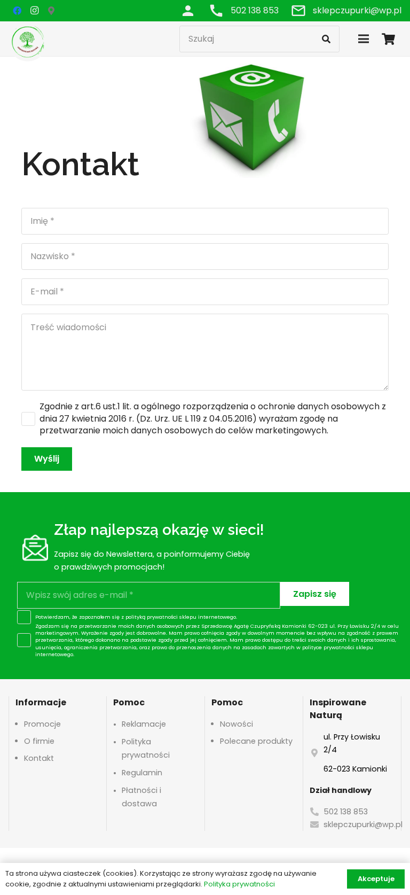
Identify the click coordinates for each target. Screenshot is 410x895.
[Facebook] (17, 10)
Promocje (42, 724)
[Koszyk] (388, 38)
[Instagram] (34, 10)
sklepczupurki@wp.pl (363, 824)
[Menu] (363, 39)
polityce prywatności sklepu (337, 647)
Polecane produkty (256, 741)
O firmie (39, 741)
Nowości (236, 724)
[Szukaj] (326, 39)
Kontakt (39, 758)
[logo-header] (28, 41)
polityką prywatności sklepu (160, 616)
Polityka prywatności (239, 884)
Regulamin (142, 772)
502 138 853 (346, 811)
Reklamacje (144, 724)
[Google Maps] (51, 10)
